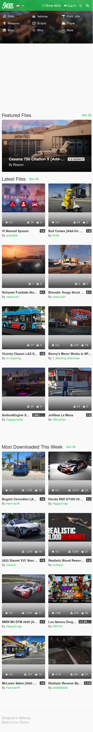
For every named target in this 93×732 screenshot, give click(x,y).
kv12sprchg (13, 358)
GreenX (11, 565)
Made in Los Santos (15, 722)
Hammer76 (13, 503)
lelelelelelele (60, 687)
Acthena (58, 565)
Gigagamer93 (14, 419)
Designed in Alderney (16, 718)
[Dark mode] (81, 5)
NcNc (56, 235)
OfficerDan (59, 419)
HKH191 (58, 626)
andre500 (12, 235)
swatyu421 (13, 297)
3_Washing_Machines (66, 358)
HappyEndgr (60, 503)
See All (86, 115)
